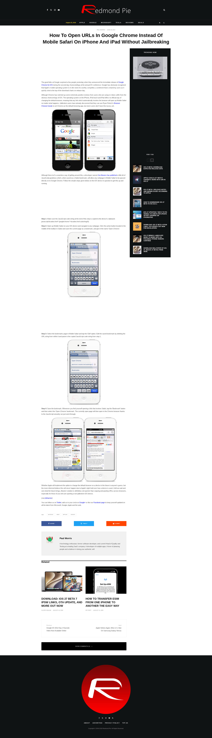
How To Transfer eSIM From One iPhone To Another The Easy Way (102, 602)
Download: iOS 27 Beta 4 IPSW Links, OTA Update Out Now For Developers (155, 226)
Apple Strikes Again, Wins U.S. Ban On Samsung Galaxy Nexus (108, 628)
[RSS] (160, 23)
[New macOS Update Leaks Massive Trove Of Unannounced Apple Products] (151, 68)
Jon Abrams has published (107, 175)
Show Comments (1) (82, 646)
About (87, 723)
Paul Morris (101, 29)
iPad (58, 514)
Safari (73, 514)
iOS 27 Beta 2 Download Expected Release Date (153, 168)
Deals (141, 22)
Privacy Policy (112, 723)
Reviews (130, 22)
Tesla (118, 22)
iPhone (65, 514)
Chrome (51, 514)
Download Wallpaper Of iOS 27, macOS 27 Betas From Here (155, 249)
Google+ (82, 502)
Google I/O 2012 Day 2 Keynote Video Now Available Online (57, 628)
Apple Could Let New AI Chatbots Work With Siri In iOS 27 (154, 179)
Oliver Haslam (46, 610)
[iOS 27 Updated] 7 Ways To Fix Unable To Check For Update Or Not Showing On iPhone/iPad (155, 214)
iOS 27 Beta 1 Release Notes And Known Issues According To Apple (155, 191)
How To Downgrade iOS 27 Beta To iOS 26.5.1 (154, 203)
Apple (82, 22)
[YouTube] (59, 10)
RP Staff (88, 610)
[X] (51, 10)
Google (93, 22)
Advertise (98, 723)
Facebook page (99, 502)
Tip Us (125, 723)
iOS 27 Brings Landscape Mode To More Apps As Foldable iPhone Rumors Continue (154, 238)
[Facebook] (47, 10)
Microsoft (106, 22)
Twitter (59, 502)
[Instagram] (55, 10)
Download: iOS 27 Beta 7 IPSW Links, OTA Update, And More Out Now (61, 602)
